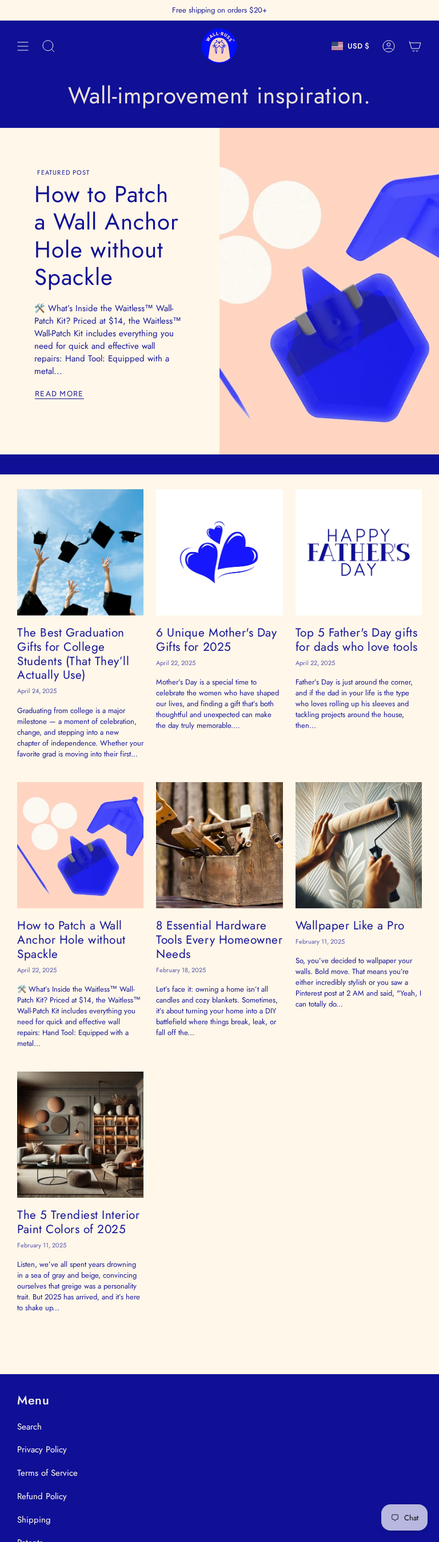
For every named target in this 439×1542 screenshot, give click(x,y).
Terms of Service (47, 1473)
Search (29, 1426)
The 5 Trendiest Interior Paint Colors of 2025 (78, 1222)
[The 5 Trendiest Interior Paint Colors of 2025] (80, 1135)
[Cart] (415, 46)
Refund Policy (42, 1496)
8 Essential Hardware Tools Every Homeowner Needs (219, 940)
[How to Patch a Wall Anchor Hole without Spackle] (80, 845)
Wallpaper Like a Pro (350, 925)
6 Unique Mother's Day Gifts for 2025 (216, 639)
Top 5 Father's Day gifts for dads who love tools (357, 639)
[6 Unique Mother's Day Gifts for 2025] (219, 552)
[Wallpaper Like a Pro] (359, 845)
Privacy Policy (42, 1449)
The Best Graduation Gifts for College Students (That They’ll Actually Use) (73, 654)
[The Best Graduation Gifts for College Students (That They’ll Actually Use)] (80, 552)
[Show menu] (22, 46)
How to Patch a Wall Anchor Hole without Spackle (106, 235)
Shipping (34, 1519)
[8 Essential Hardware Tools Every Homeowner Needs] (219, 845)
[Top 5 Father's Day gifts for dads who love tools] (359, 552)
